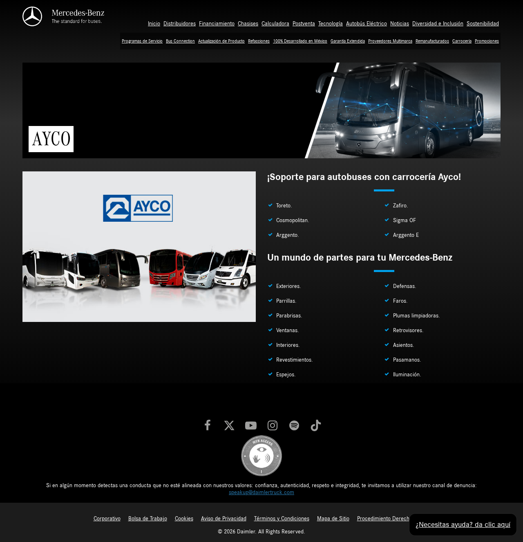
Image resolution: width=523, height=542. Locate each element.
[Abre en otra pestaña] (207, 426)
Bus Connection (180, 41)
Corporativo (107, 519)
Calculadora (275, 24)
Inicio (154, 24)
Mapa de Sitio (333, 519)
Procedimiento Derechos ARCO (393, 519)
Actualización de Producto (221, 41)
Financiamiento (217, 24)
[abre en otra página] (261, 455)
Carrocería (462, 41)
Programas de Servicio (142, 41)
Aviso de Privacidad (223, 519)
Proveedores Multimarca (390, 41)
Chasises (248, 24)
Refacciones (259, 41)
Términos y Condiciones (281, 519)
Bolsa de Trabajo (147, 519)
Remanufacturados (432, 41)
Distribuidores (179, 24)
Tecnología (330, 24)
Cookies (184, 519)
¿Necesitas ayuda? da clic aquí (463, 525)
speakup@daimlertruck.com (261, 492)
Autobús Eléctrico (366, 24)
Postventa (304, 24)
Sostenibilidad (483, 24)
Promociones (487, 41)
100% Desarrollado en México (300, 41)
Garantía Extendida (348, 41)
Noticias (399, 24)
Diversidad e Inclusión (437, 24)
